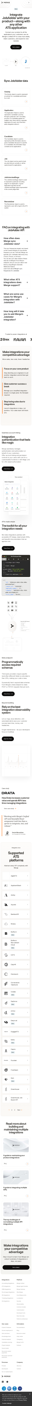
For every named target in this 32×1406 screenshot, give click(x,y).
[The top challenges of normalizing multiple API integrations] (16, 1217)
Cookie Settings (6, 1403)
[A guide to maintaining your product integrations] (16, 1152)
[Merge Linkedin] (3, 1382)
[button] (16, 241)
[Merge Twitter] (7, 1382)
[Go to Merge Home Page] (5, 2)
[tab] (4, 559)
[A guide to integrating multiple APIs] (16, 1184)
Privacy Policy (22, 1400)
